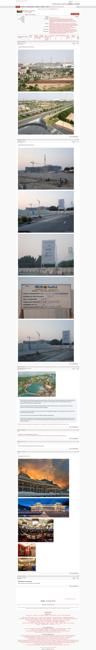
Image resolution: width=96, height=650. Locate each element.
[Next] (77, 37)
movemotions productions (53, 32)
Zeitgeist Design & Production (73, 25)
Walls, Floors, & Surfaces (57, 632)
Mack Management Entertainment (62, 20)
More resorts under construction (48, 604)
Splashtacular (71, 32)
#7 (78, 41)
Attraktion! (51, 29)
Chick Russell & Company (57, 617)
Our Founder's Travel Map (43, 615)
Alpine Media (51, 31)
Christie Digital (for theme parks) (68, 617)
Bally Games (55, 29)
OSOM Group (59, 27)
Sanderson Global (60, 21)
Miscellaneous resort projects (29, 10)
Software (60, 643)
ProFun (67, 620)
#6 (78, 139)
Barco (55, 31)
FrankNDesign (36, 619)
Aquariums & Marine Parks (59, 635)
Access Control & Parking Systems (30, 628)
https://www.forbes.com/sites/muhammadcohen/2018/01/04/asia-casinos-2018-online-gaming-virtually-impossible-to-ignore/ (42, 435)
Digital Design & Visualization (40, 637)
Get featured (20, 37)
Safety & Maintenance (48, 643)
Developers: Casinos (48, 629)
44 (33, 14)
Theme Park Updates (53, 615)
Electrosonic (28, 619)
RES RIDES (51, 30)
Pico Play (55, 21)
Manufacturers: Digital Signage (23, 640)
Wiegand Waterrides (44, 624)
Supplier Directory (30, 6)
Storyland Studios (66, 21)
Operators (36, 643)
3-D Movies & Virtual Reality (25, 635)
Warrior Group (57, 17)
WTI (67, 25)
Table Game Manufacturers (47, 632)
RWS (54, 30)
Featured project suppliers (23, 36)
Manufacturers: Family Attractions (46, 640)
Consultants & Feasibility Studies (54, 636)
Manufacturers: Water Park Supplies (50, 642)
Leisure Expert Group (52, 24)
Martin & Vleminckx (39, 620)
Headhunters (68, 637)
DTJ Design (53, 23)
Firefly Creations (58, 23)
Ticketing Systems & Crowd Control (46, 644)
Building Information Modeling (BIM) (49, 628)
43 (32, 14)
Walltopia (70, 30)
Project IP (43, 6)
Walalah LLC (52, 649)
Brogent (41, 617)
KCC (68, 23)
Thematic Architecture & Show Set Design (33, 644)
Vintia (60, 28)
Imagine (53, 17)
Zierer (59, 624)
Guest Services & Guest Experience (59, 637)
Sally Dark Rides (75, 24)
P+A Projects (51, 21)
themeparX (23, 6)
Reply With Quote (75, 136)
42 (48, 601)
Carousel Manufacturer (47, 617)
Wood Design (51, 624)
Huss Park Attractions (47, 619)
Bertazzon (36, 617)
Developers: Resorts (55, 629)
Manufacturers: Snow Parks (46, 641)
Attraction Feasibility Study (65, 615)
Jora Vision (62, 619)
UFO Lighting (64, 30)
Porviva (69, 27)
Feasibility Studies (62, 629)
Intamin (57, 619)
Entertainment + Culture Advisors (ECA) (55, 19)
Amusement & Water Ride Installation (48, 635)
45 (34, 14)
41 (29, 14)
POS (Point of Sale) (41, 643)
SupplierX (37, 6)
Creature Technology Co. (60, 31)
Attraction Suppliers (40, 628)
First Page (26, 14)
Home (18, 6)
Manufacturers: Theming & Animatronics (27, 642)
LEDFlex (67, 26)
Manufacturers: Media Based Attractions (24, 641)
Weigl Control (68, 28)
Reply (70, 136)
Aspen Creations (52, 26)
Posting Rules (35, 615)
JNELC (67, 19)
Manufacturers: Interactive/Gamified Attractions (70, 640)
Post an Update (75, 14)
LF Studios (70, 26)
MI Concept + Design (71, 20)
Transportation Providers (57, 644)
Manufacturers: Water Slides (70, 642)
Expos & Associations (49, 637)
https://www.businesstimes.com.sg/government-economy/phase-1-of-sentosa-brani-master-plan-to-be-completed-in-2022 (44, 424)
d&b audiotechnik (67, 31)
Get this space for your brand (70, 598)
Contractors (32, 629)
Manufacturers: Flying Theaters (57, 640)
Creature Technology (42, 618)
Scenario (57, 28)
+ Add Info (76, 16)
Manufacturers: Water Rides (60, 642)
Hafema (41, 619)
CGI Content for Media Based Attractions (42, 636)
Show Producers (55, 643)
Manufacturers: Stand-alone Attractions (58, 641)
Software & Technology (39, 632)
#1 (78, 576)
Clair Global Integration (33, 618)
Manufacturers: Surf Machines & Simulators (72, 641)
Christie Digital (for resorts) (23, 618)
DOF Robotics (60, 29)
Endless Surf (60, 618)
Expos (47, 6)
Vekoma (67, 30)
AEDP (50, 17)
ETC (32, 619)
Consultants (69, 628)
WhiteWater (38, 624)
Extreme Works (62, 26)
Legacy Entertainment (52, 20)
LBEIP (59, 615)
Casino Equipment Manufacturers (61, 628)
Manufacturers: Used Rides (39, 642)
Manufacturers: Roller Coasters (36, 641)
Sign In (70, 1)
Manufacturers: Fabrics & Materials (34, 640)
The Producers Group (49, 621)
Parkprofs (38, 621)
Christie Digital (57, 26)
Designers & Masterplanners (39, 629)
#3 (78, 441)
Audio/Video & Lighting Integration (69, 635)
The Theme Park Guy (73, 21)
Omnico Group (60, 32)
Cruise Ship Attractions (68, 636)
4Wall (23, 617)
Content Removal (29, 615)
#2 (78, 451)
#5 (78, 366)
